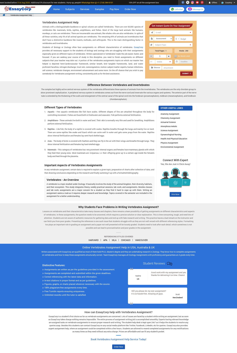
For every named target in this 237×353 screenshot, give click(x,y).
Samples (99, 9)
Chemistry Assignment (170, 118)
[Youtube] (197, 2)
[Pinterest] (202, 2)
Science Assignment (169, 130)
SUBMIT (185, 73)
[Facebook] (182, 2)
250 (186, 50)
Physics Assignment (169, 142)
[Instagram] (192, 2)
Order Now (130, 9)
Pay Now (114, 9)
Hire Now (175, 194)
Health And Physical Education (174, 138)
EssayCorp (138, 47)
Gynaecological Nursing (171, 134)
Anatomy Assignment (170, 114)
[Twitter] (187, 2)
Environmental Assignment (172, 147)
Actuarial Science (168, 122)
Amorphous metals (169, 126)
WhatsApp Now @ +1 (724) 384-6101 (94, 2)
